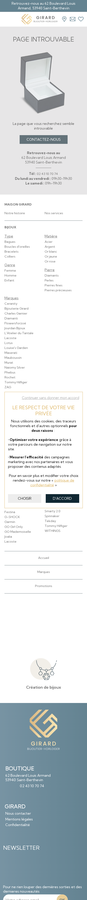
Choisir (24, 498)
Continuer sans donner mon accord (50, 398)
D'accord (62, 498)
